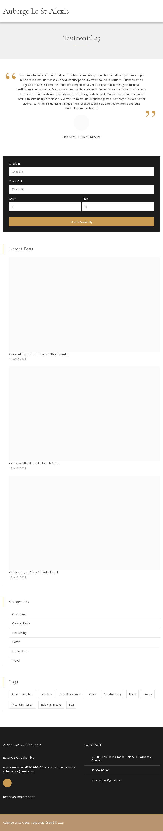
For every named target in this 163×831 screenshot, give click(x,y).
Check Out (15, 181)
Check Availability (81, 222)
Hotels (16, 642)
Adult (12, 199)
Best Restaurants (70, 694)
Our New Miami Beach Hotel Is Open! (34, 463)
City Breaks (19, 614)
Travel (16, 660)
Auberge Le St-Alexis (36, 11)
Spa (71, 704)
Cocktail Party (21, 623)
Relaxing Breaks (51, 704)
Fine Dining (19, 633)
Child (85, 199)
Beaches (46, 694)
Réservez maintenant (19, 797)
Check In (14, 163)
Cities (92, 694)
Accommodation (22, 694)
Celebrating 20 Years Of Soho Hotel (33, 572)
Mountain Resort (22, 704)
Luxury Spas (20, 651)
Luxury (148, 694)
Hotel (132, 694)
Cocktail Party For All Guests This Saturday (39, 354)
